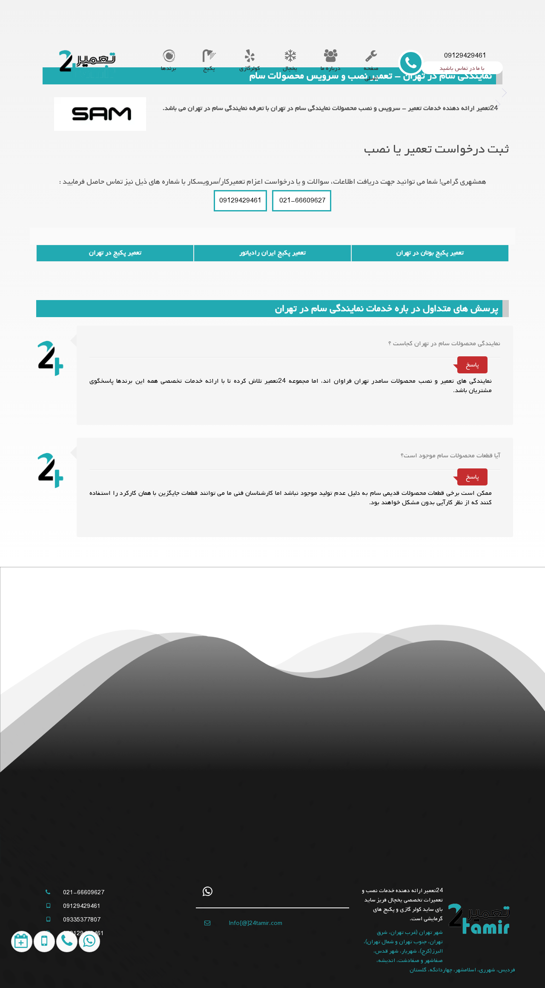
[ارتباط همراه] (60, 973)
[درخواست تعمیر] (16, 973)
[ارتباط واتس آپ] (83, 973)
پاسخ (472, 365)
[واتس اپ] (207, 891)
